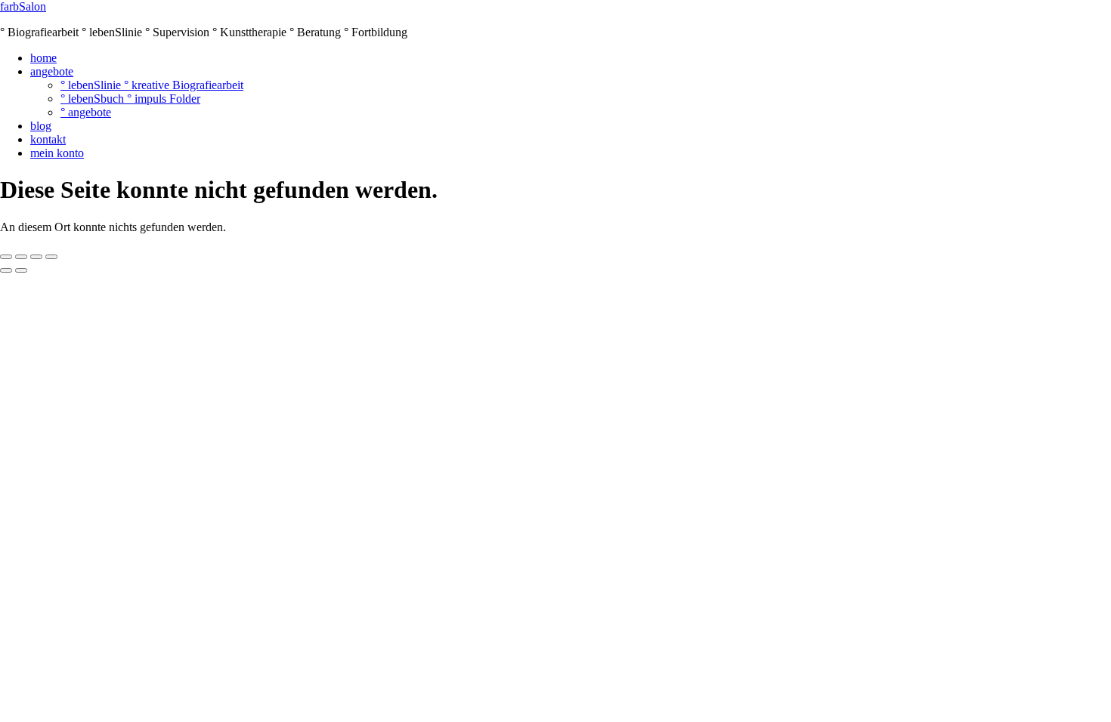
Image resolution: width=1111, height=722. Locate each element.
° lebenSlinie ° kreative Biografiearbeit (151, 85)
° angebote (85, 112)
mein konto (57, 153)
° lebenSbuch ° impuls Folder (130, 98)
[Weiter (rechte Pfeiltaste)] (21, 270)
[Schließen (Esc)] (51, 257)
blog (40, 125)
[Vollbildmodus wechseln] (21, 257)
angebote (51, 71)
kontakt (48, 139)
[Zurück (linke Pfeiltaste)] (6, 270)
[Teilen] (36, 257)
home (43, 57)
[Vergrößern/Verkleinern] (6, 257)
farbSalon (23, 6)
